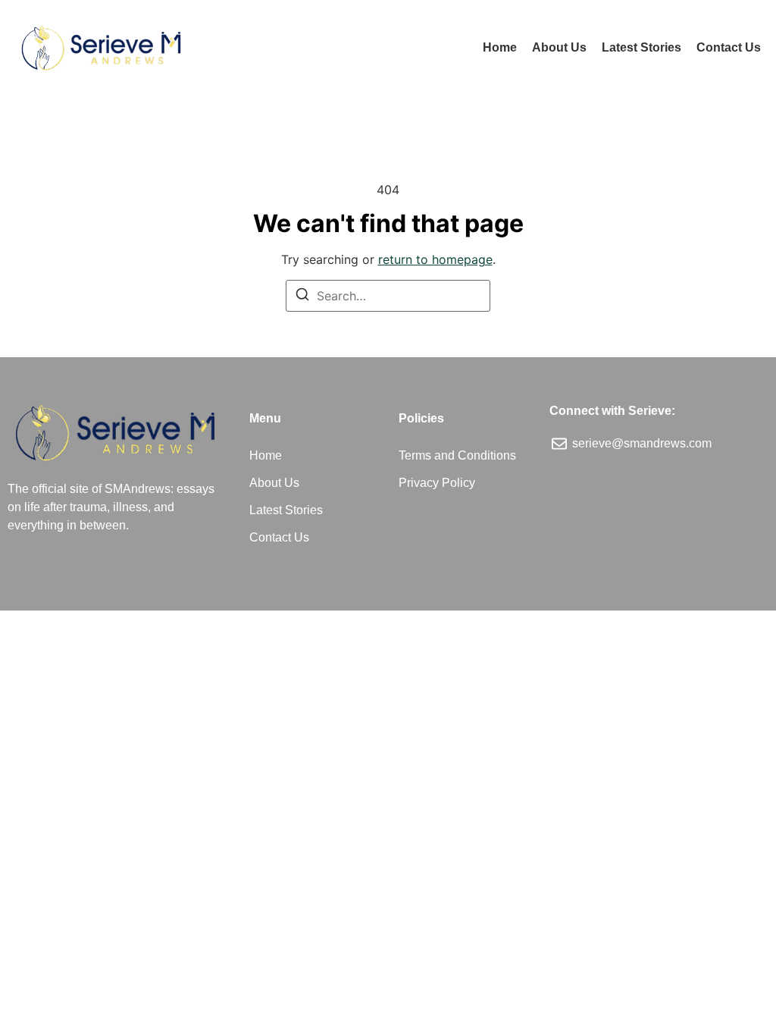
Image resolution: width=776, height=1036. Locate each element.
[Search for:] (388, 296)
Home (500, 47)
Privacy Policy (437, 482)
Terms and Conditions (457, 455)
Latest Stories (641, 47)
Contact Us (728, 47)
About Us (559, 47)
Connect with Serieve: (612, 410)
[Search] (302, 296)
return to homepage (435, 259)
